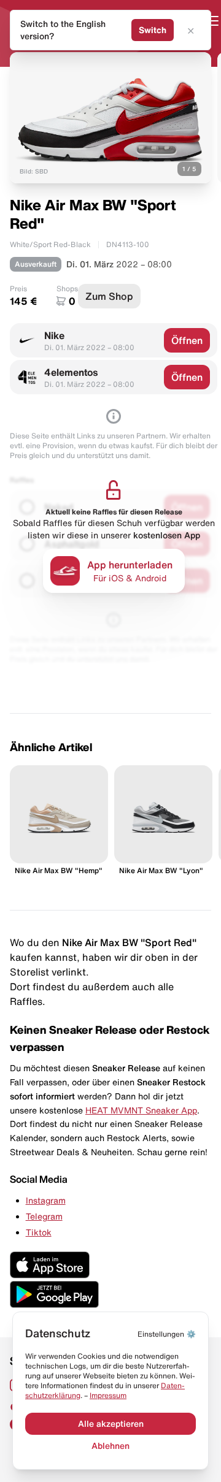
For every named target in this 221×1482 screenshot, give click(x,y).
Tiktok (39, 1232)
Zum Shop (109, 296)
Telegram (44, 1216)
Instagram (46, 1200)
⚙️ (167, 1334)
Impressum (108, 1395)
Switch (152, 30)
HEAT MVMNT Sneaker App (141, 1110)
